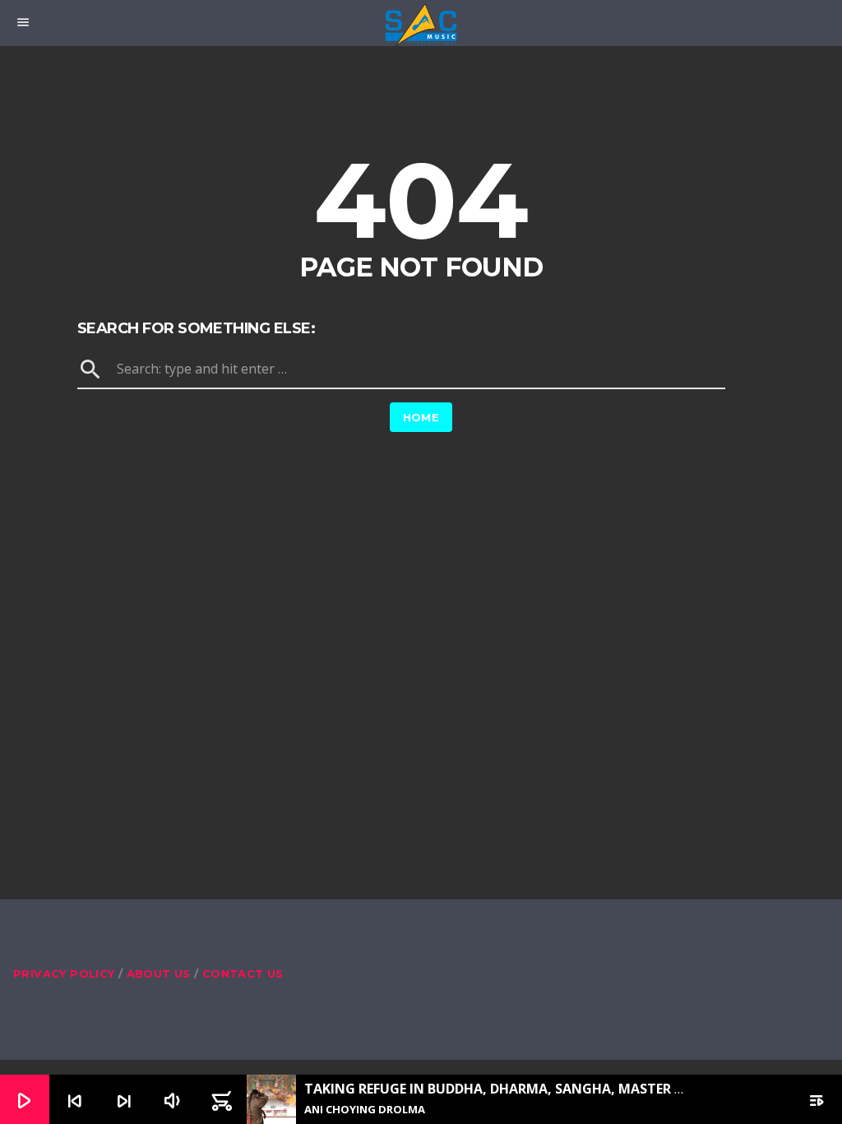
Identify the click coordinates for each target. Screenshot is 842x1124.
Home (421, 417)
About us (159, 973)
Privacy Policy (63, 973)
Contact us (243, 973)
